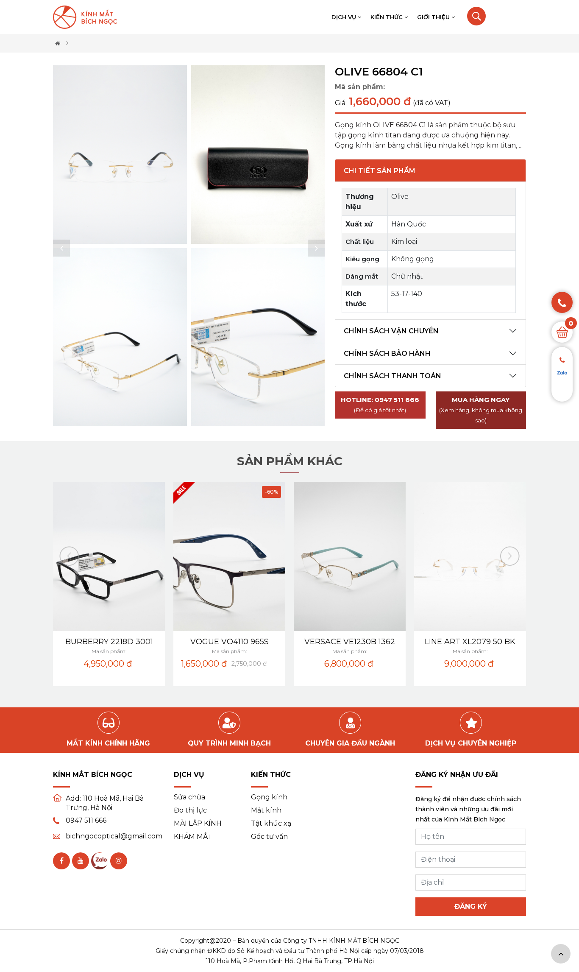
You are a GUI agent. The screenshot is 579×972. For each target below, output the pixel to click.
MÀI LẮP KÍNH (198, 823)
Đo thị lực (190, 810)
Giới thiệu (434, 17)
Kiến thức (387, 17)
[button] (61, 248)
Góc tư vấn (269, 836)
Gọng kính (269, 797)
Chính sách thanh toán (392, 376)
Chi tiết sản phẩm (379, 171)
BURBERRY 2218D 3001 (109, 641)
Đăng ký (470, 906)
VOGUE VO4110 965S (229, 641)
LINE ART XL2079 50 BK (470, 641)
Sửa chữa (189, 797)
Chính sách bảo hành (387, 353)
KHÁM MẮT (193, 836)
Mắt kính (266, 810)
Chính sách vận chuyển (391, 331)
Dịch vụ (344, 17)
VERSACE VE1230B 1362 (349, 641)
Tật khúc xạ (271, 823)
